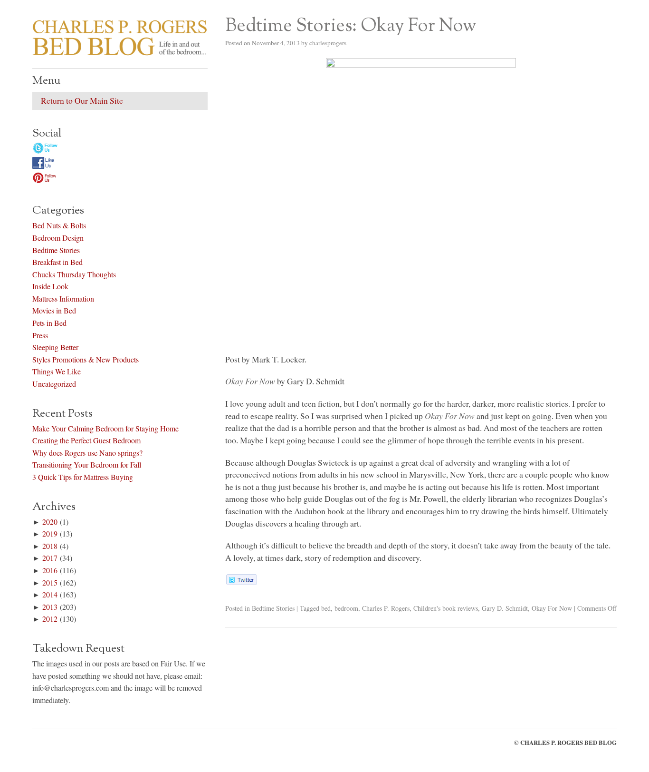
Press (40, 335)
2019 (49, 533)
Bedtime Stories (273, 608)
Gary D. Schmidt (505, 608)
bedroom (346, 608)
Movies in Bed (54, 310)
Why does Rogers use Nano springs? (87, 453)
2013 (49, 607)
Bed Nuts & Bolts (59, 225)
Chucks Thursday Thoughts (74, 274)
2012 (49, 619)
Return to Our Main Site (82, 100)
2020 (49, 522)
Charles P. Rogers (386, 608)
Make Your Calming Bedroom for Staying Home (105, 428)
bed (326, 608)
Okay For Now (552, 608)
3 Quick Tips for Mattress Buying (82, 477)
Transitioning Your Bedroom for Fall (86, 464)
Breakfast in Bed (57, 262)
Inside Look (50, 286)
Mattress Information (63, 298)
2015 (49, 582)
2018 (49, 546)
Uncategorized (54, 384)
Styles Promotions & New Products (85, 359)
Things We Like (56, 371)
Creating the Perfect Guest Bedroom (86, 440)
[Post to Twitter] (241, 581)
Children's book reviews (445, 608)
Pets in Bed (49, 323)
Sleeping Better (55, 347)
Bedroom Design (58, 238)
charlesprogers (327, 43)
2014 (49, 594)
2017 (49, 558)
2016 (49, 570)
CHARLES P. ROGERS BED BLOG (568, 742)
